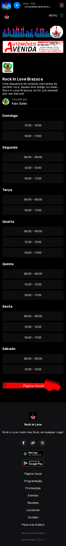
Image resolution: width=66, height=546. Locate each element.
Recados (33, 502)
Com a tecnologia (28, 540)
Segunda (10, 147)
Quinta (8, 264)
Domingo (10, 115)
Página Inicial (33, 473)
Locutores (33, 510)
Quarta (8, 221)
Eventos (33, 495)
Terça (7, 190)
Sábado (8, 349)
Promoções (33, 488)
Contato (33, 517)
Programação (33, 481)
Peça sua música (33, 524)
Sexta (7, 306)
